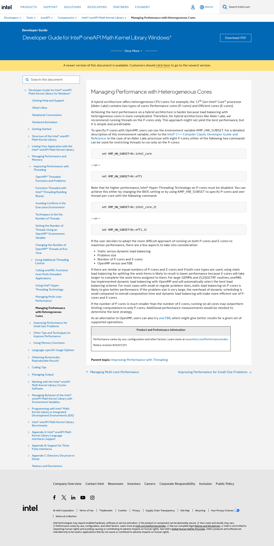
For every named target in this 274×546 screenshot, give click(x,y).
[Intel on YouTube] (83, 498)
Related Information (44, 122)
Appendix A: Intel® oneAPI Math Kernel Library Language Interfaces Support (51, 435)
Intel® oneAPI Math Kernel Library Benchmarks (53, 423)
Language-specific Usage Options (53, 350)
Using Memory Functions (49, 343)
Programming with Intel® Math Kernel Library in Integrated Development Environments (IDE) (53, 412)
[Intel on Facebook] (55, 498)
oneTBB (164, 318)
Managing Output (43, 374)
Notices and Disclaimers (47, 466)
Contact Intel (94, 484)
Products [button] (28, 7)
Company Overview (67, 484)
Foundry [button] (142, 7)
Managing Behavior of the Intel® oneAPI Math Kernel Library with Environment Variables (52, 399)
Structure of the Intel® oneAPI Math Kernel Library (50, 138)
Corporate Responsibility (177, 484)
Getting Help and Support (48, 100)
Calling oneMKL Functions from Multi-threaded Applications (52, 274)
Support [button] (50, 7)
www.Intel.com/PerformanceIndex (206, 339)
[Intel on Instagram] (92, 498)
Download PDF (235, 38)
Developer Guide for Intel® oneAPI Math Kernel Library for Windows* (50, 91)
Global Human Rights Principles (188, 528)
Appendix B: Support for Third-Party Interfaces (51, 447)
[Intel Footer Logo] (31, 508)
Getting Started (41, 129)
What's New (39, 108)
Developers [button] (97, 7)
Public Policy (225, 484)
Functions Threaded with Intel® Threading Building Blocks (51, 192)
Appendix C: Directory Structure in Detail (53, 457)
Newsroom (115, 484)
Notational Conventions (47, 115)
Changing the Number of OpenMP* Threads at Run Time (51, 249)
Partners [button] (121, 7)
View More (132, 51)
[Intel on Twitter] (64, 498)
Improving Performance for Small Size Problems (50, 324)
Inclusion (205, 484)
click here (163, 65)
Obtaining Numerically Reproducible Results (46, 359)
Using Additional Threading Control (52, 261)
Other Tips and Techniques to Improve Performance (51, 334)
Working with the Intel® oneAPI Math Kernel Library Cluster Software (51, 385)
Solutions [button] (72, 7)
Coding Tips (39, 367)
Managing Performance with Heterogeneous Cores (50, 312)
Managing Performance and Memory (49, 158)
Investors (133, 484)
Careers (149, 484)
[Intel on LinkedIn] (73, 498)
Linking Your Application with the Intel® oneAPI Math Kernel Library (53, 148)
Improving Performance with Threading (51, 168)
